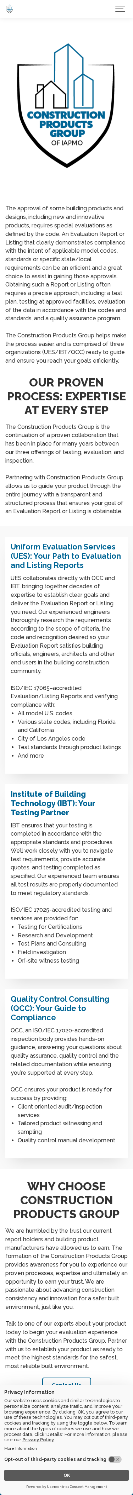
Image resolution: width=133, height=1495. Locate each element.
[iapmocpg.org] (9, 9)
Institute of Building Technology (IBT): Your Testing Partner (53, 803)
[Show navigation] (120, 9)
